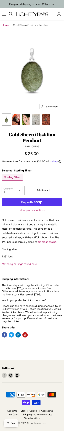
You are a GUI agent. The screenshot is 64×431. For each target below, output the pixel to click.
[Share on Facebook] (4, 335)
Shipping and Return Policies (37, 414)
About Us (12, 410)
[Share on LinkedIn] (18, 335)
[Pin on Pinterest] (25, 335)
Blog (23, 410)
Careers (33, 410)
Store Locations (32, 418)
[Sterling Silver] (13, 181)
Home (5, 25)
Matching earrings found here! (20, 264)
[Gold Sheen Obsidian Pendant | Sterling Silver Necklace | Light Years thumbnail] (6, 119)
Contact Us (47, 410)
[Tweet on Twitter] (11, 335)
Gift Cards (13, 414)
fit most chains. (47, 242)
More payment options (32, 210)
